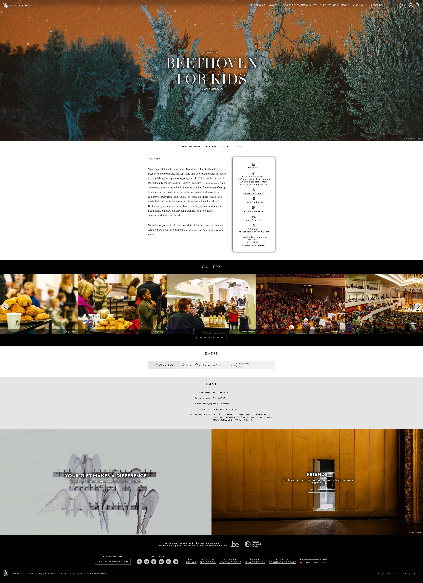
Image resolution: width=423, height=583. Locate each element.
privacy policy (255, 562)
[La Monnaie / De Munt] (5, 573)
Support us (375, 5)
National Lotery (253, 544)
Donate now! (106, 488)
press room (208, 562)
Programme (258, 5)
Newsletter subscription (112, 561)
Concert (154, 159)
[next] (418, 306)
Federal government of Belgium (235, 544)
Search (417, 5)
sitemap (191, 562)
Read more (317, 489)
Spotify (168, 561)
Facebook (139, 561)
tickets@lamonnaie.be (254, 245)
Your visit (319, 5)
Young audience (338, 5)
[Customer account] (411, 5)
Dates (226, 146)
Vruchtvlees (393, 574)
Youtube (161, 561)
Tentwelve (415, 574)
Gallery (211, 146)
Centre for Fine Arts (254, 193)
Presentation (191, 146)
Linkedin (175, 561)
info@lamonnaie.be (97, 573)
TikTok (153, 561)
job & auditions (230, 562)
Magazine (274, 5)
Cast (238, 146)
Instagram (146, 561)
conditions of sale (282, 562)
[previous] (5, 306)
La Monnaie (358, 5)
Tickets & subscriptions (297, 5)
